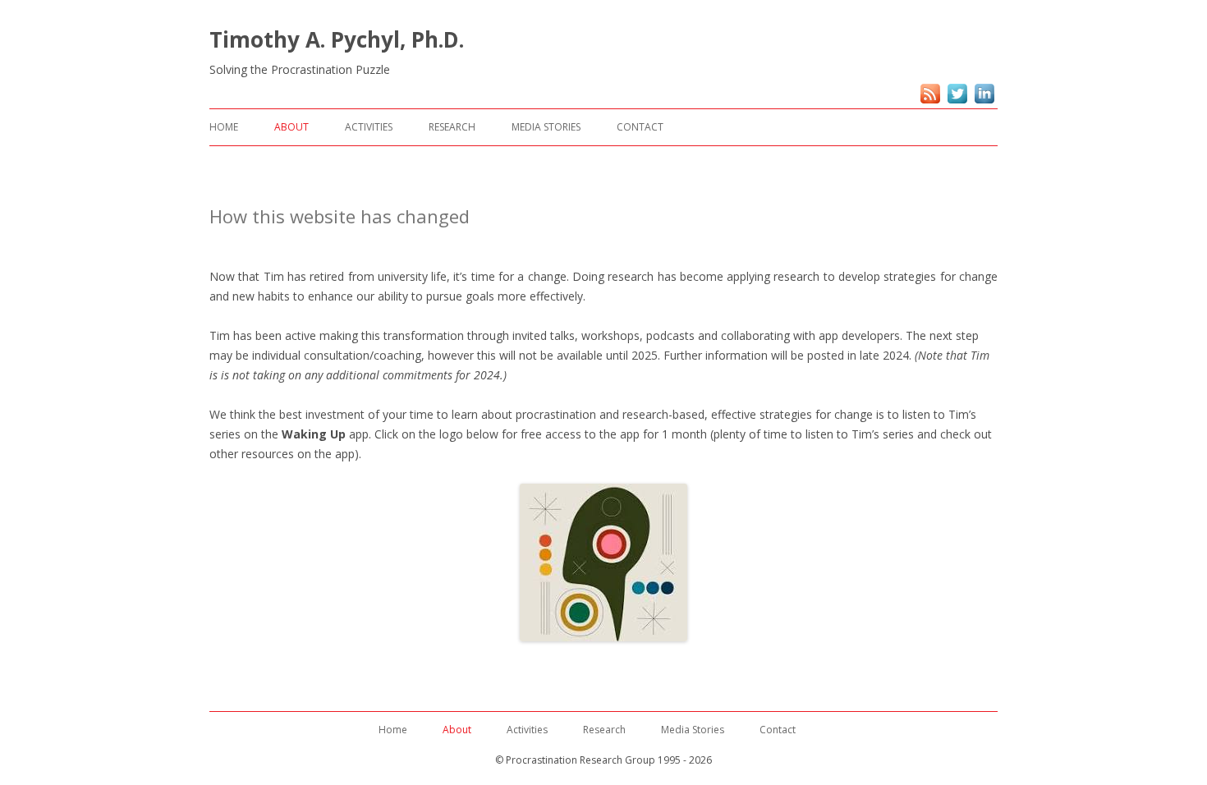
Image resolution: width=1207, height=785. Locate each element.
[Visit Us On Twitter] (957, 102)
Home (223, 127)
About (291, 127)
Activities (368, 127)
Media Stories (546, 127)
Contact (640, 127)
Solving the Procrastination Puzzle (299, 69)
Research (452, 127)
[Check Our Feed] (929, 102)
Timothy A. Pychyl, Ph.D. (336, 39)
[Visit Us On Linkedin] (984, 102)
